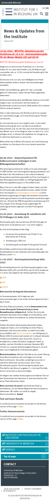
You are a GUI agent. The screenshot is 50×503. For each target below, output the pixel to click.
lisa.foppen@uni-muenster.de (27, 193)
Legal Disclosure (12, 489)
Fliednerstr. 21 (10, 475)
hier (14, 255)
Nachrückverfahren (24, 333)
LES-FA (5, 287)
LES (3, 282)
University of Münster (19, 443)
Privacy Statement (33, 489)
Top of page (10, 456)
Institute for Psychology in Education (22, 436)
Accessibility (9, 491)
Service (10, 449)
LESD (4, 278)
